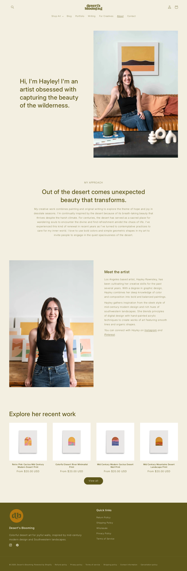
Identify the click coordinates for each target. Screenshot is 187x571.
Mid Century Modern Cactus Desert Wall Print (115, 465)
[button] (12, 7)
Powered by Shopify (43, 565)
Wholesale (102, 528)
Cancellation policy (149, 565)
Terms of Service (105, 538)
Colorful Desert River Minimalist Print (72, 465)
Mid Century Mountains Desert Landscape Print (159, 465)
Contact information (128, 565)
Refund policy (61, 565)
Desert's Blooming (25, 565)
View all (93, 480)
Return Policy (103, 517)
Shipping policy (110, 565)
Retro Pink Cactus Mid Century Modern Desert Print (28, 465)
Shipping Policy (104, 522)
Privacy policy (76, 565)
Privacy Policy (103, 533)
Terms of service (92, 565)
